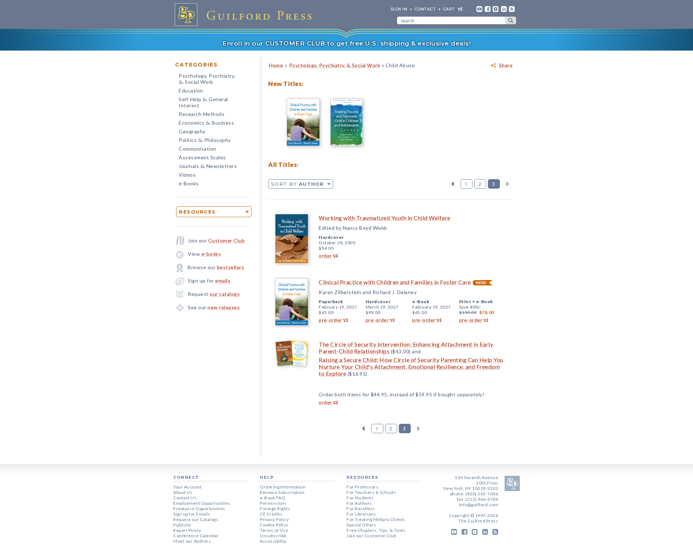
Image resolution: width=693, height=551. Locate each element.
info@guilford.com (478, 504)
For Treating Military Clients (375, 519)
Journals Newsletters (208, 167)
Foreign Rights (275, 508)
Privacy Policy (274, 519)
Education (191, 90)
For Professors (362, 487)
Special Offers (361, 525)
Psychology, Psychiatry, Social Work (207, 79)
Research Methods (202, 114)
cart (449, 9)
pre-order (330, 320)
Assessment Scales (202, 157)
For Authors (359, 503)
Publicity (182, 525)
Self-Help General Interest (203, 102)
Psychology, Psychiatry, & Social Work (334, 65)
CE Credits (271, 514)
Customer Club (226, 240)
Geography (192, 131)
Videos (187, 175)
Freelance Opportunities (199, 508)
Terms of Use (274, 530)
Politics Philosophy (205, 141)
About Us (182, 492)
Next (508, 184)
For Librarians (361, 514)
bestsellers (230, 267)
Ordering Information (282, 487)
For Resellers (360, 508)
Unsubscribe (273, 535)
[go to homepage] (245, 14)
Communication (198, 149)
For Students (360, 497)
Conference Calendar (196, 535)
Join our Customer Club (371, 535)
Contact (425, 9)
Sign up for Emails (191, 514)
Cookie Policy (274, 525)
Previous (452, 184)
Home (276, 65)
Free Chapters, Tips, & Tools (375, 530)
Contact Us (184, 497)
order (325, 256)
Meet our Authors (192, 541)
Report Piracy (187, 530)
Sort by (297, 184)
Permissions (273, 503)
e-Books (189, 183)
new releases (224, 307)
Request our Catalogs (195, 519)
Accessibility (273, 541)
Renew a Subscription (282, 492)
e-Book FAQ (272, 497)
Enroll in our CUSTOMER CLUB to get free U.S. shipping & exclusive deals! (346, 43)
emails (222, 280)
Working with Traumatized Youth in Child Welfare (384, 217)
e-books (211, 254)
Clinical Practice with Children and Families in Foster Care (395, 282)
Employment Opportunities (201, 503)
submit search (510, 20)
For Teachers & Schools (371, 492)
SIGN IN (399, 9)
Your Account (187, 487)
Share (506, 65)
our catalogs (225, 294)
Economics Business (206, 123)
